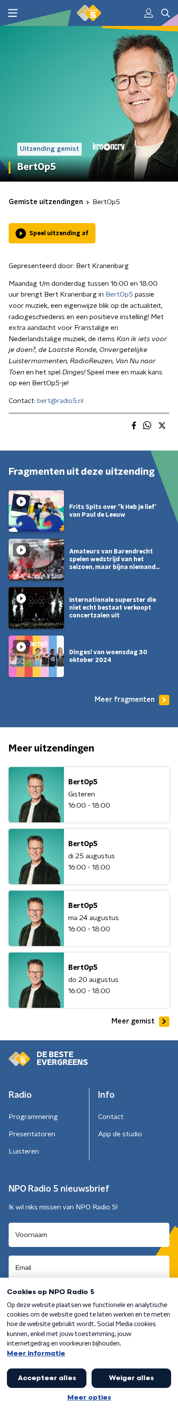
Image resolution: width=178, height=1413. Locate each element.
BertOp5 (119, 294)
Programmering (33, 1116)
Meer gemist (133, 1021)
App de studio (120, 1134)
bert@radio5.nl (60, 400)
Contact (111, 1116)
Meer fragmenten (125, 699)
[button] (12, 13)
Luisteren (24, 1151)
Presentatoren (32, 1134)
